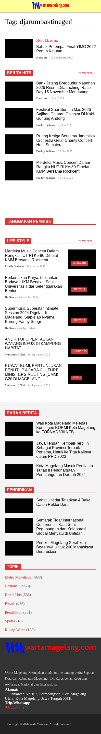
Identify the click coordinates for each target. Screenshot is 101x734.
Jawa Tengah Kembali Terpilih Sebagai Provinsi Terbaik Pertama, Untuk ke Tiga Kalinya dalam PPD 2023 (63, 450)
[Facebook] (7, 662)
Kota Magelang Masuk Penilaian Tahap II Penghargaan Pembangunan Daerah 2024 (64, 470)
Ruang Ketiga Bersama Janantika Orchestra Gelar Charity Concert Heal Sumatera (65, 140)
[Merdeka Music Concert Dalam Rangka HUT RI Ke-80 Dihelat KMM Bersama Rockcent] (19, 170)
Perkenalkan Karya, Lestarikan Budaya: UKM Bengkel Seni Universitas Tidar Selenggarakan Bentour (33, 284)
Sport (9, 621)
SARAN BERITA (22, 413)
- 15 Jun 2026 (64, 124)
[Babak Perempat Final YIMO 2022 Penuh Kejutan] (19, 48)
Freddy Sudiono (45, 124)
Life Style (79, 289)
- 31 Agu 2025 (64, 177)
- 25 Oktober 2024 (27, 297)
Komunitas (80, 351)
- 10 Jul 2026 (56, 98)
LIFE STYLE (18, 241)
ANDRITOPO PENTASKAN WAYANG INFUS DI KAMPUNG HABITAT (33, 343)
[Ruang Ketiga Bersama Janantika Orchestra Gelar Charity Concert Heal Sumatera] (19, 144)
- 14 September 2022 (38, 385)
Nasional (12, 586)
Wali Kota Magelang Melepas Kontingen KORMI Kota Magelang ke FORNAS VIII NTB (65, 427)
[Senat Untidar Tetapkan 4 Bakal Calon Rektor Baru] (19, 505)
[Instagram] (16, 662)
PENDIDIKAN (19, 490)
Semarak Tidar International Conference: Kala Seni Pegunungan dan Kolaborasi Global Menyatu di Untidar (61, 526)
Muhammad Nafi (15, 354)
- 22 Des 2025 (64, 151)
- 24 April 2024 (26, 328)
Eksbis (77, 377)
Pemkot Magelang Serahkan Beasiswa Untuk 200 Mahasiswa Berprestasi (64, 547)
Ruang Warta (15, 630)
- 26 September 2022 (38, 354)
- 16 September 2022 (61, 57)
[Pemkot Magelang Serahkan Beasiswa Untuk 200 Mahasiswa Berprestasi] (19, 548)
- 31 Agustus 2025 (35, 266)
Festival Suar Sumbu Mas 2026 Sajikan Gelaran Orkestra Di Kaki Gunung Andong (65, 113)
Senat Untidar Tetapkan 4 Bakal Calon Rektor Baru (63, 502)
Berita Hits (80, 263)
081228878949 (16, 707)
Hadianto (42, 57)
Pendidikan (13, 612)
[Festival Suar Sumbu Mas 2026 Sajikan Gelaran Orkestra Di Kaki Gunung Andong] (19, 118)
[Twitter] (24, 662)
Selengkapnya (86, 72)
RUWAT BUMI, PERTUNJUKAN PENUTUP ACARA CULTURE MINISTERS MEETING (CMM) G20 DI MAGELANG (33, 372)
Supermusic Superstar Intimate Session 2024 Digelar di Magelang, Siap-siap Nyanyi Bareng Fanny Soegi (31, 315)
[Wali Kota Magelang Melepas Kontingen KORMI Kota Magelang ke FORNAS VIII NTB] (19, 429)
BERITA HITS (19, 73)
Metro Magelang (47, 40)
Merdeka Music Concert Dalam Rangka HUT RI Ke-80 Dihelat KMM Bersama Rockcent (63, 166)
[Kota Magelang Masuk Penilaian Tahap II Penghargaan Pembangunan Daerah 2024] (19, 471)
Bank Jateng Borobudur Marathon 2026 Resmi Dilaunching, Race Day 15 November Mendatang (65, 87)
